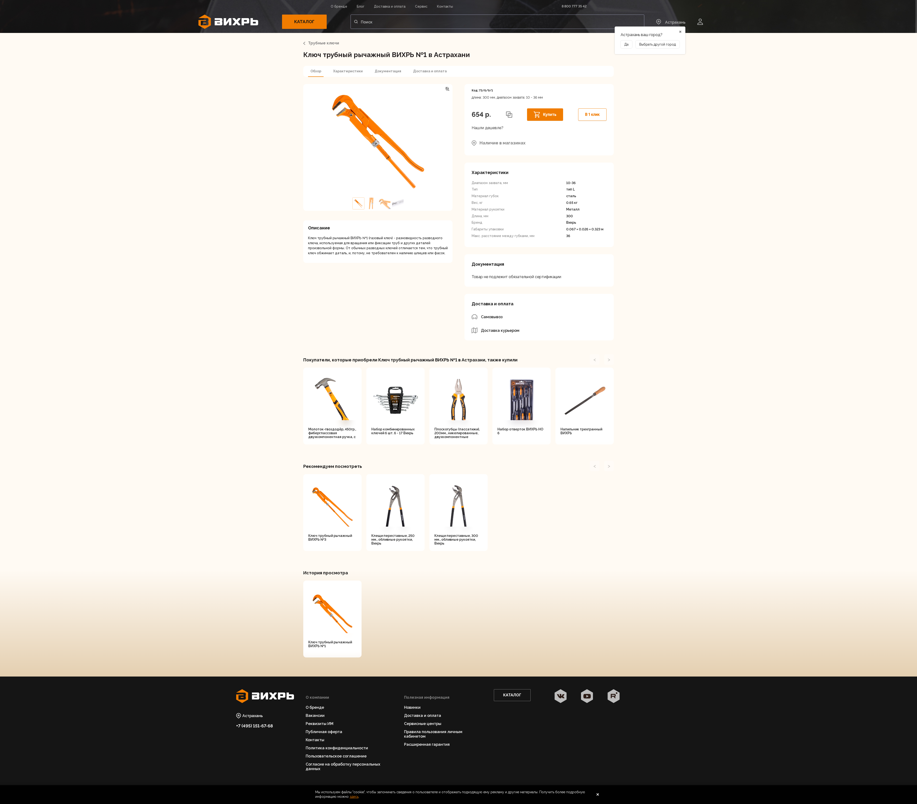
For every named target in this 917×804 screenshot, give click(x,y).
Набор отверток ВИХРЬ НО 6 (520, 431)
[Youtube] (587, 696)
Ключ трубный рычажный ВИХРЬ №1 (330, 644)
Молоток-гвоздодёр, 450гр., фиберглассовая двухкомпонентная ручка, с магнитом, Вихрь (332, 433)
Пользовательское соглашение (336, 756)
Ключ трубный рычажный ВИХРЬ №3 (330, 537)
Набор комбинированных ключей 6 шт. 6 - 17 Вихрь (393, 431)
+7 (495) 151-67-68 (254, 725)
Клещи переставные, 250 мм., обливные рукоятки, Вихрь (393, 539)
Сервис (421, 6)
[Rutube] (614, 696)
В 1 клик (592, 114)
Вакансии (315, 715)
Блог (360, 6)
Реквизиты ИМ (319, 723)
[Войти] (700, 21)
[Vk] (560, 696)
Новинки (412, 707)
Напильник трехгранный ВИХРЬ (581, 431)
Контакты (445, 6)
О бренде (339, 6)
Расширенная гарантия (427, 744)
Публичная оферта (324, 732)
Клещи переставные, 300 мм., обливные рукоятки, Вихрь (456, 539)
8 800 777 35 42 (574, 6)
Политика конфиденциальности (337, 748)
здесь (354, 797)
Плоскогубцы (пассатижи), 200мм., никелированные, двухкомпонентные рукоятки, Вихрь (457, 433)
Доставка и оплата (389, 6)
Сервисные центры (422, 723)
